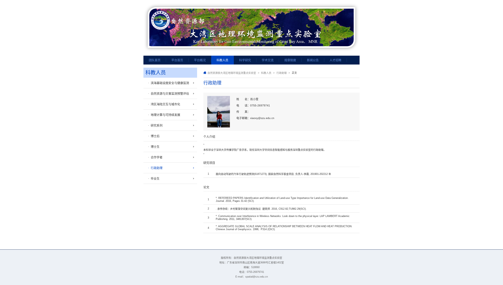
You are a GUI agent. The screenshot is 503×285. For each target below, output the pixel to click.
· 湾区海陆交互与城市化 (163, 104)
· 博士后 (153, 136)
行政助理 (281, 72)
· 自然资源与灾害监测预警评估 (168, 93)
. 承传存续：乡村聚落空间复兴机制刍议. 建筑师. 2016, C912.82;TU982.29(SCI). (261, 208)
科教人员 (266, 72)
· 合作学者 (154, 157)
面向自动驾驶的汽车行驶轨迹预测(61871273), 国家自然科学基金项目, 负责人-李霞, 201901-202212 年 (273, 173)
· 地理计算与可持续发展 (163, 114)
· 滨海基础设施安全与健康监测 (168, 83)
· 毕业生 (153, 178)
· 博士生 (153, 146)
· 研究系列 (154, 125)
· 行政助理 (154, 168)
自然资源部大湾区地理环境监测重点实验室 (231, 72)
